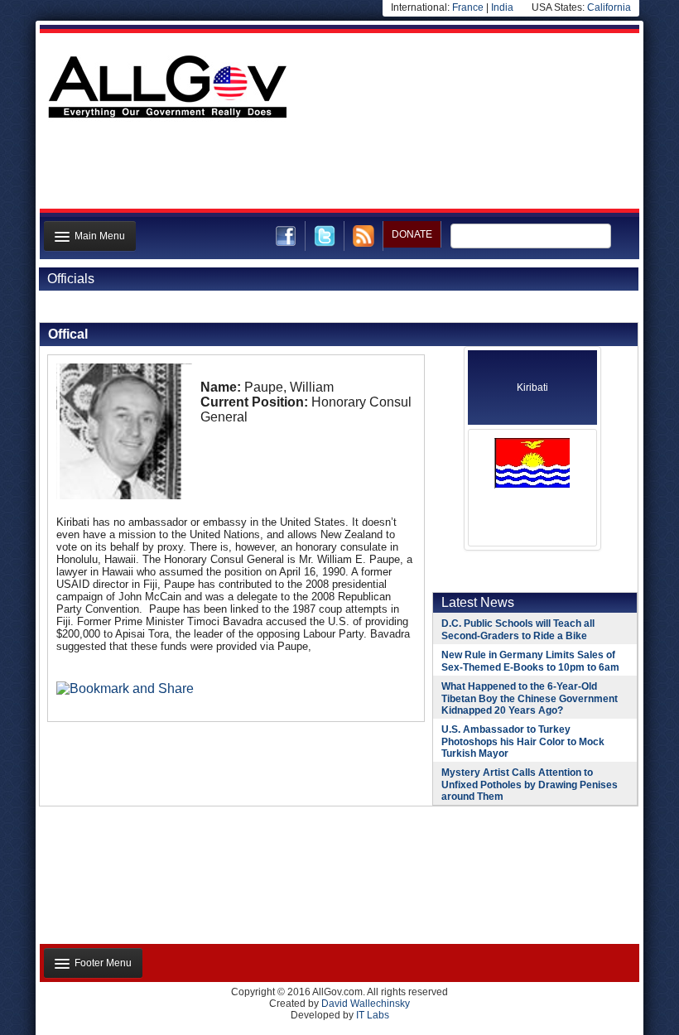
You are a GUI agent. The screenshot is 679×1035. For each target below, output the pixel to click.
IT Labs (372, 1015)
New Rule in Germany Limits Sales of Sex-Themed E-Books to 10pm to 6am (530, 661)
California (609, 7)
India (502, 7)
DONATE (412, 234)
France (468, 7)
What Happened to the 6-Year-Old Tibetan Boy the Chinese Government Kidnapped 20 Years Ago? (529, 698)
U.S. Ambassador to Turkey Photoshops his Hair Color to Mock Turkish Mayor (522, 741)
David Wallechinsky (365, 1003)
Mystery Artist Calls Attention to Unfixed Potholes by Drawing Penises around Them (529, 784)
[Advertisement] (337, 168)
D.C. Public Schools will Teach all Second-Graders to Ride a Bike (518, 630)
